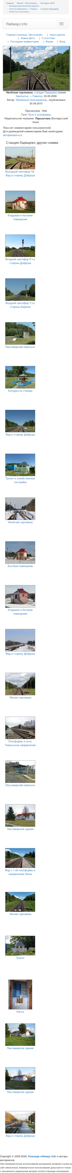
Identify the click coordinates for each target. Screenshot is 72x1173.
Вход (62, 41)
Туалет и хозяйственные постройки (20, 480)
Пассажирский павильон (20, 347)
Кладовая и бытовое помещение (20, 217)
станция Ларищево (45, 92)
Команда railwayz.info (42, 1156)
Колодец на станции (20, 390)
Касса (20, 1011)
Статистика (48, 38)
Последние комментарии (24, 41)
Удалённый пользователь (31, 100)
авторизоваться (12, 135)
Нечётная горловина (20, 522)
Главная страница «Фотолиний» (24, 34)
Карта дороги (57, 34)
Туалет (20, 958)
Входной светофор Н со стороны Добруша (20, 261)
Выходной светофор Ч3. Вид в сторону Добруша (20, 173)
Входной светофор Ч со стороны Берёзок (20, 305)
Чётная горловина (20, 697)
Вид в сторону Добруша (20, 434)
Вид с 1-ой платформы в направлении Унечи (20, 872)
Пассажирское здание (20, 829)
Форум (49, 41)
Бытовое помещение (20, 566)
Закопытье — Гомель (28, 96)
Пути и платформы (39, 114)
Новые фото (28, 38)
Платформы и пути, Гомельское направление (20, 743)
